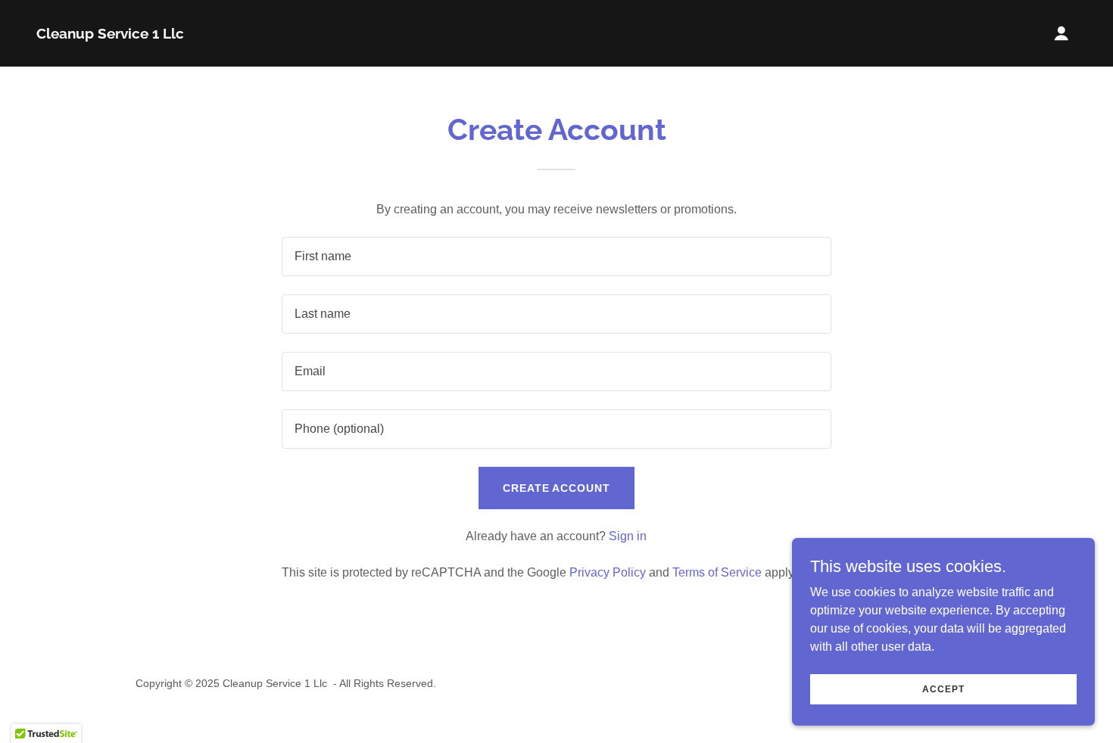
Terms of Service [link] (717, 572)
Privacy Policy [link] (607, 572)
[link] (110, 34)
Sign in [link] (628, 536)
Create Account (557, 488)
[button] (1061, 33)
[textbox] (556, 256)
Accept (943, 688)
